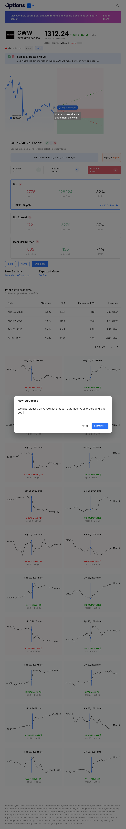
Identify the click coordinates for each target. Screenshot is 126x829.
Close (85, 426)
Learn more (100, 426)
